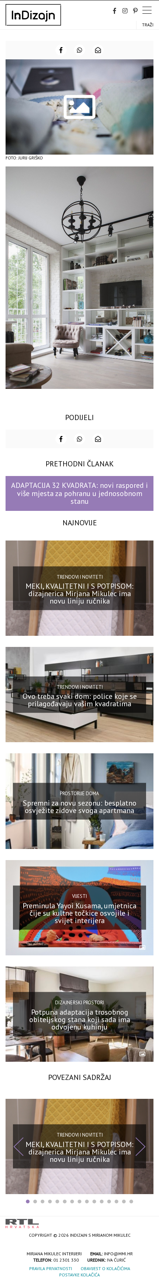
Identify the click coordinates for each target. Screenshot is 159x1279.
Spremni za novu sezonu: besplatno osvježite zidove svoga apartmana (79, 806)
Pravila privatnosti (50, 1268)
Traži (147, 24)
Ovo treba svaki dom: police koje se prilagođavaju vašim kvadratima (80, 699)
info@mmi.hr (118, 1253)
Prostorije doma (79, 793)
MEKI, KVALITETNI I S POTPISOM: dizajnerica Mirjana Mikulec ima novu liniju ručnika (79, 593)
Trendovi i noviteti (80, 577)
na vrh (146, 1221)
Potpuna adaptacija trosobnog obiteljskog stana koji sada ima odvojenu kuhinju (79, 1019)
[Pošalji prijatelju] (98, 50)
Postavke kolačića (79, 1275)
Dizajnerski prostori (79, 1002)
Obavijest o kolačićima (105, 1268)
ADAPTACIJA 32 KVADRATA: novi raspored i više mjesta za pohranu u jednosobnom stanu (79, 493)
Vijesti (79, 896)
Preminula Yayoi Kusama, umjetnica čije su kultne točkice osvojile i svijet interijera (79, 912)
